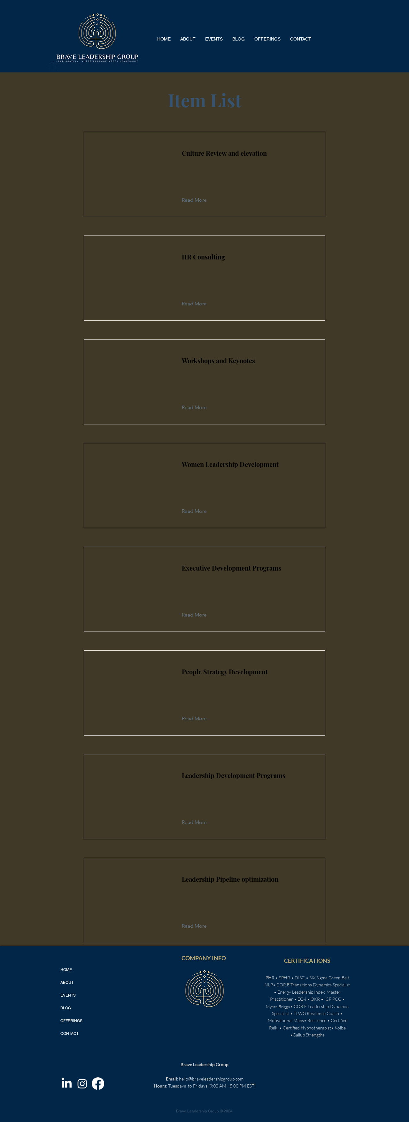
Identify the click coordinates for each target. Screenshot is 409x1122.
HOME (66, 970)
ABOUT (66, 982)
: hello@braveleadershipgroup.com (204, 1078)
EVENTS (68, 995)
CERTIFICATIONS (307, 960)
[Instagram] (82, 1083)
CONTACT (69, 1033)
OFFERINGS (71, 1021)
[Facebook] (98, 1083)
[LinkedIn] (66, 1083)
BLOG (65, 1008)
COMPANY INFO (203, 957)
